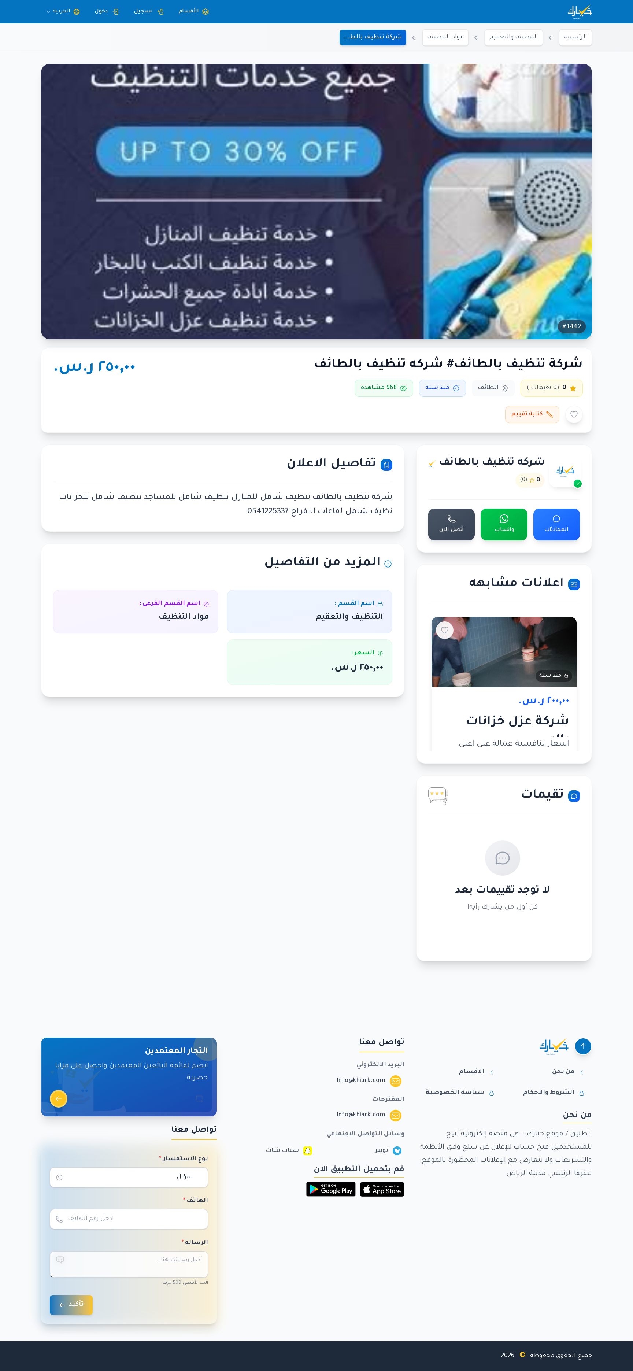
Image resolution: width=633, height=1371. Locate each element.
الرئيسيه (575, 37)
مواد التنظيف (445, 37)
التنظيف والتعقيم (513, 37)
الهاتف (195, 1201)
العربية (61, 12)
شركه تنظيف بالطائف (492, 463)
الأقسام (189, 12)
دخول (101, 12)
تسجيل (143, 12)
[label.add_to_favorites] (574, 414)
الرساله (195, 1243)
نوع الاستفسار (183, 1159)
